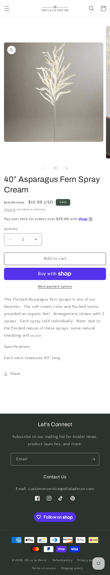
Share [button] (15, 374)
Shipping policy (72, 568)
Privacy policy (87, 560)
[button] (7, 8)
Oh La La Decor (36, 560)
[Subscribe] (93, 459)
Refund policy (63, 560)
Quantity (11, 229)
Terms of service (44, 568)
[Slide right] (67, 168)
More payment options (55, 286)
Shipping (9, 209)
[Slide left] (43, 168)
